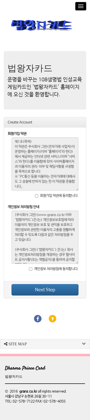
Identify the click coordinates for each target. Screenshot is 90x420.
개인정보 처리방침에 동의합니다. (56, 269)
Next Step (45, 289)
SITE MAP (17, 344)
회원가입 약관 (17, 134)
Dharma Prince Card (25, 368)
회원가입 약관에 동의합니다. (59, 196)
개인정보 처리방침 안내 (23, 207)
